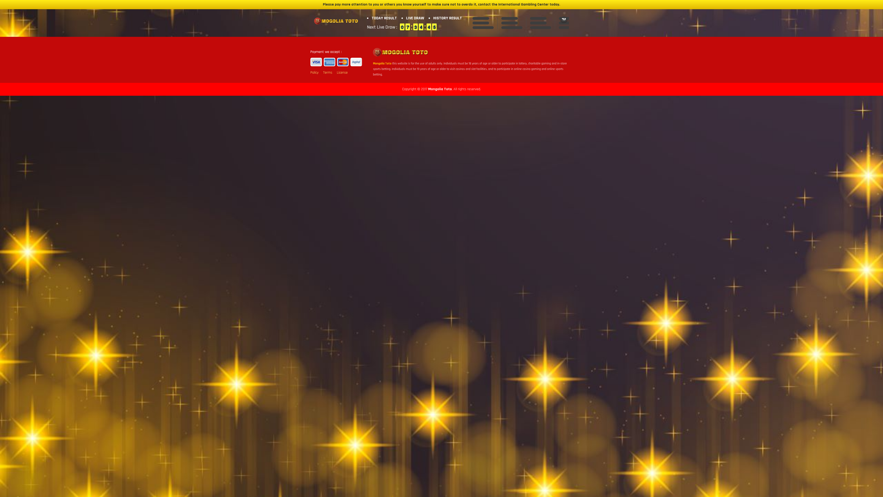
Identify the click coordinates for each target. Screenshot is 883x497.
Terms (327, 72)
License (342, 72)
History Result (447, 18)
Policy (314, 72)
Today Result (384, 18)
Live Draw (415, 18)
